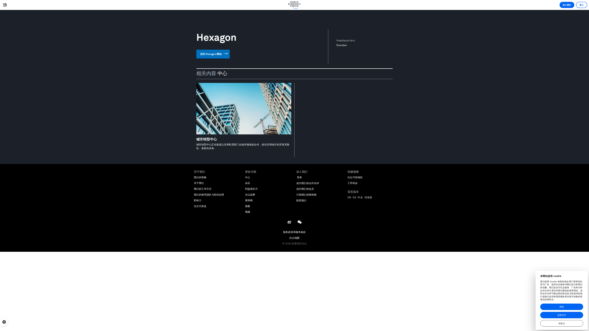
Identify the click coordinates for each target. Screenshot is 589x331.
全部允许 (561, 315)
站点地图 (294, 237)
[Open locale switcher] (4, 322)
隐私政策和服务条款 (294, 232)
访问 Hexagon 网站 (211, 54)
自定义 (561, 323)
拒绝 (562, 307)
